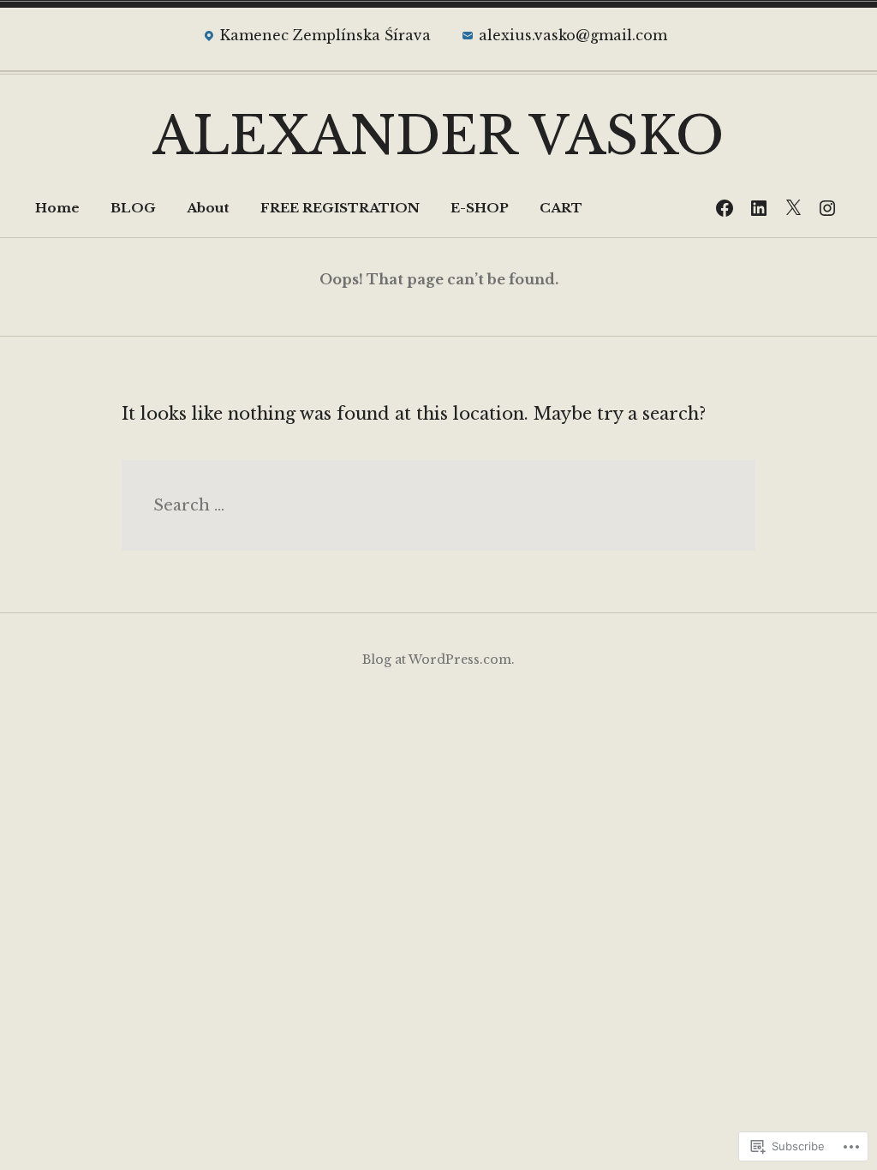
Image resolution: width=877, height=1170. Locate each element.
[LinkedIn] (758, 208)
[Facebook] (724, 208)
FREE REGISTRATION (340, 208)
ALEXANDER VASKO (438, 136)
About (208, 208)
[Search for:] (438, 505)
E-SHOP (479, 208)
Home (57, 208)
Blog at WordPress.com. (438, 659)
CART (561, 208)
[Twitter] (793, 208)
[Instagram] (827, 208)
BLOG (133, 208)
